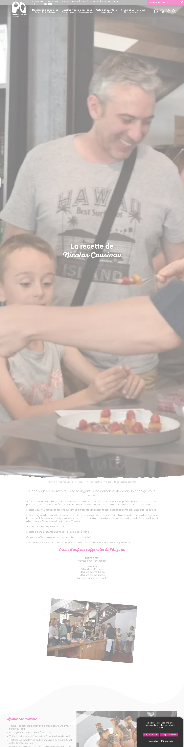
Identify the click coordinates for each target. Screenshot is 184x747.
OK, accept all (150, 734)
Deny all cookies (169, 734)
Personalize (153, 741)
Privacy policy (167, 741)
